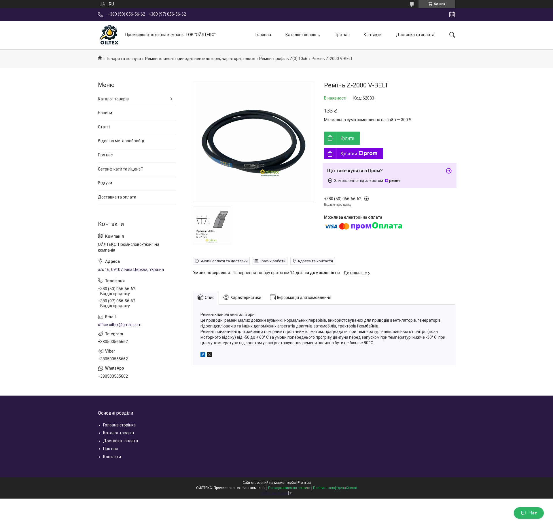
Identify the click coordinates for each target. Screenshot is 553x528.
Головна (263, 34)
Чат (533, 513)
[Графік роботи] (452, 14)
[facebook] (202, 355)
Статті (104, 127)
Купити (347, 138)
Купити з (349, 153)
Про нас (342, 34)
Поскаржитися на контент (289, 488)
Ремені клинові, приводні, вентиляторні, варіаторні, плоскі (200, 58)
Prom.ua (304, 483)
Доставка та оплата (415, 34)
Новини (105, 113)
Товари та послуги (123, 58)
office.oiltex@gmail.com (119, 324)
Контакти (373, 34)
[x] (209, 355)
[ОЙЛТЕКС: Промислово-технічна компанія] (109, 34)
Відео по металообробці (121, 140)
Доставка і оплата (120, 441)
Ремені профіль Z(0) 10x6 (283, 58)
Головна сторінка (119, 425)
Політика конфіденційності (335, 488)
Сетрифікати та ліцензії (120, 169)
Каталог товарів (300, 34)
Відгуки (105, 183)
